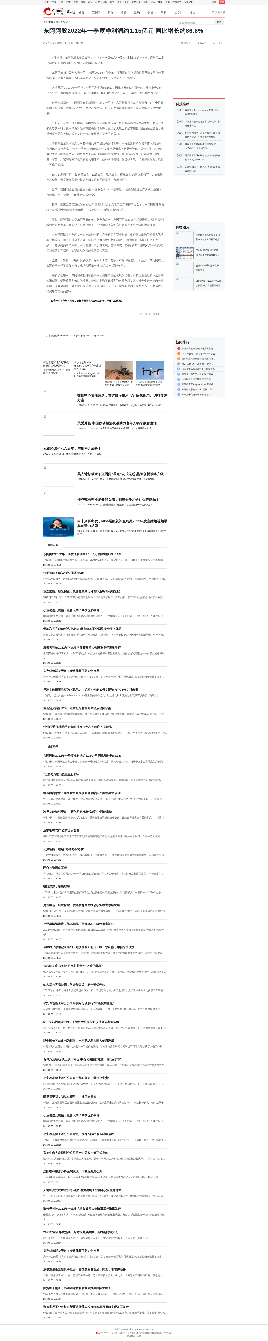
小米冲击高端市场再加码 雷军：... (198, 394)
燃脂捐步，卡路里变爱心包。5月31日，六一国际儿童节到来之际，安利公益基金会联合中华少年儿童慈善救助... (104, 971)
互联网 (96, 12)
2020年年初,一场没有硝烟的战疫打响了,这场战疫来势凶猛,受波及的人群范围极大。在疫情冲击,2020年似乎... (103, 892)
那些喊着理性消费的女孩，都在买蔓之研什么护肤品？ (118, 499)
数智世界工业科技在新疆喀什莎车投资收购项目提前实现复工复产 (86, 1306)
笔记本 (178, 12)
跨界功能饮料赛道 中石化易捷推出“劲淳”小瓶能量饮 (77, 811)
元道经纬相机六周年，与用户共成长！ (72, 449)
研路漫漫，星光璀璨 (56, 886)
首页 (46, 2)
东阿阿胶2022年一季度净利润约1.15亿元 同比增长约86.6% (82, 554)
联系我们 (122, 1333)
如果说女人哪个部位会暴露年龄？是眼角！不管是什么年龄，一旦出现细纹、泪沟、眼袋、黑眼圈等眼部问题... (103, 1294)
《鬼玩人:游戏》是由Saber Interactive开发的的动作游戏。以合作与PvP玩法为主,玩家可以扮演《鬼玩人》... (102, 695)
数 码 (137, 12)
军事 (61, 2)
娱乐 (105, 2)
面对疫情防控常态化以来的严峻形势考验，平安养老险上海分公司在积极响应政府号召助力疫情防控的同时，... (103, 1009)
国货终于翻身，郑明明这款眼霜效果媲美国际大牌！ (77, 1288)
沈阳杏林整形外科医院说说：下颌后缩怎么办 (72, 1171)
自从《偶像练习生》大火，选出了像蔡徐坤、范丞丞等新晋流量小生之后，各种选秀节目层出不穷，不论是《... (103, 1275)
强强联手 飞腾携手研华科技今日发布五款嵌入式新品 (77, 727)
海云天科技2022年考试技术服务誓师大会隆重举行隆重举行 (82, 647)
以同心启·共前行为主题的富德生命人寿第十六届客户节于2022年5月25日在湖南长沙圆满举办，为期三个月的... (104, 1158)
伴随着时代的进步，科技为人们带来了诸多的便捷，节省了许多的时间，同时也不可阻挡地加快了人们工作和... (103, 1046)
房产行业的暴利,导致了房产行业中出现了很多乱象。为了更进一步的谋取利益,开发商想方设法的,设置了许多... (103, 676)
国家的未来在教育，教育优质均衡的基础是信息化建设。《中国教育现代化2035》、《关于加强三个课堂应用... (104, 616)
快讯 (65, 22)
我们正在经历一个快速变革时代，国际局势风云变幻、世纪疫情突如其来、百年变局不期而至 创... (96, 1238)
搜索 (219, 21)
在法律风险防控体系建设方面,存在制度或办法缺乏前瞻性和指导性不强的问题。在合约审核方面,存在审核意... (103, 780)
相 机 (192, 12)
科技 (83, 2)
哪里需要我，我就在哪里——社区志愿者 (69, 1096)
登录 (222, 2)
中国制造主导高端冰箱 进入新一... (198, 379)
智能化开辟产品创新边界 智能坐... (198, 374)
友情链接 (158, 1333)
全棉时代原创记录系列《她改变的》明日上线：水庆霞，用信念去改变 (89, 947)
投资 (112, 2)
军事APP (177, 2)
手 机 (150, 12)
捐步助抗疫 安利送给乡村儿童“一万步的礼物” (73, 966)
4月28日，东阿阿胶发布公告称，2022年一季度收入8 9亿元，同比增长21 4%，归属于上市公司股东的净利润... (104, 560)
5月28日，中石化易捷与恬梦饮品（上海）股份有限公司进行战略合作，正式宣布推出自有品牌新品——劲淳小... (104, 817)
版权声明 (140, 1333)
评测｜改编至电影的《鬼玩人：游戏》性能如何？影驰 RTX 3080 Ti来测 (90, 689)
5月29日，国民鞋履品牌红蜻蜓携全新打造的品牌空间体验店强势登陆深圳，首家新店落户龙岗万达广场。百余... (104, 714)
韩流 (160, 2)
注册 (214, 2)
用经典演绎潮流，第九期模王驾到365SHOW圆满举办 (78, 924)
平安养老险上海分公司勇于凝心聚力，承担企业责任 (77, 1078)
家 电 (110, 12)
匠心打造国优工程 (55, 867)
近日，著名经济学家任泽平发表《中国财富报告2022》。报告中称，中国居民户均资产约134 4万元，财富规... (103, 799)
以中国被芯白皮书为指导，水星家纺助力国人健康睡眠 (78, 1040)
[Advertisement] (96, 353)
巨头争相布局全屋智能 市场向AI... (198, 359)
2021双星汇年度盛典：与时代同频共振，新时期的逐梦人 (80, 1232)
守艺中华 (136, 2)
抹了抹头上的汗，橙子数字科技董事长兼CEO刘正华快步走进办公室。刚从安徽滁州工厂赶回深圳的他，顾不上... (105, 1028)
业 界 (82, 12)
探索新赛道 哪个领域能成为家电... (198, 348)
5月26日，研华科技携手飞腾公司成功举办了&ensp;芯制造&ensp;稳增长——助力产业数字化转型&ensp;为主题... (105, 732)
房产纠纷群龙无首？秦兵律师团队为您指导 (71, 670)
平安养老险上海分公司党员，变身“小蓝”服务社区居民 (78, 1134)
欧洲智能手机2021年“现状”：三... (198, 389)
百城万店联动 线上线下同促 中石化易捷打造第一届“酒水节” (82, 1059)
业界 (180, 144)
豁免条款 (149, 1333)
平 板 (163, 12)
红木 (153, 2)
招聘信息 (131, 1333)
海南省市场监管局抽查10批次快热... (199, 369)
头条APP (188, 2)
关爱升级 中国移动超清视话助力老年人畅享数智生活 (117, 423)
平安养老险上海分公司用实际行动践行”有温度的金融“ (78, 1003)
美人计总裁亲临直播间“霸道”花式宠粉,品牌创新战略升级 (120, 474)
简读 (167, 2)
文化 (127, 2)
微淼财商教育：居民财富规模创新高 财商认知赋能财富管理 (82, 793)
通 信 (123, 12)
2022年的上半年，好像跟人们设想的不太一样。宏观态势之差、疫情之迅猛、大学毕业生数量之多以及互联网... (104, 990)
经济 (97, 2)
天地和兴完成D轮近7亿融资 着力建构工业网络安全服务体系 (82, 628)
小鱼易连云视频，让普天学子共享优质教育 (71, 610)
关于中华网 (104, 1333)
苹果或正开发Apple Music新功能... (198, 384)
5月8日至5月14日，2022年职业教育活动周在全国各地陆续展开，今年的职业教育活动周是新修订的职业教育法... (105, 597)
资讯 (54, 2)
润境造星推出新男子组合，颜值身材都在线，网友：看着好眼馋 (84, 1269)
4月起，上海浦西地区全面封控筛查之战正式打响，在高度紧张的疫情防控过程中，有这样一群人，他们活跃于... (104, 1102)
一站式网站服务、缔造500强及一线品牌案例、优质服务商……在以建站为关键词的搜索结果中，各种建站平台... (104, 578)
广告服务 (113, 1333)
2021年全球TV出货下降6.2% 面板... (199, 353)
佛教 (145, 2)
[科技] (53, 11)
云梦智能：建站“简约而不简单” (64, 572)
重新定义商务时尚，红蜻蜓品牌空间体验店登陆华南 (77, 708)
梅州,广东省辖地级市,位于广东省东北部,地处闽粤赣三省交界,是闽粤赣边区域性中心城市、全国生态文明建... (102, 836)
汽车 (68, 2)
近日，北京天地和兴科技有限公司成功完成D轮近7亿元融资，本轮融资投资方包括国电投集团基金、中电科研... (104, 634)
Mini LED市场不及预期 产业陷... (197, 364)
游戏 (76, 2)
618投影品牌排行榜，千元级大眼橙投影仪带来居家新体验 (81, 1022)
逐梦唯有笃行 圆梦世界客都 (61, 830)
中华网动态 (167, 1333)
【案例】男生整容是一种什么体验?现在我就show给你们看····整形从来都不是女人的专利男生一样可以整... (101, 1177)
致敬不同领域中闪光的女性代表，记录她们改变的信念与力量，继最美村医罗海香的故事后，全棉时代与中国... (103, 953)
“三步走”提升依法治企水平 (61, 774)
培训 (119, 2)
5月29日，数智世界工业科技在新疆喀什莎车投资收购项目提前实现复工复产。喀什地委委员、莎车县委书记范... (104, 1312)
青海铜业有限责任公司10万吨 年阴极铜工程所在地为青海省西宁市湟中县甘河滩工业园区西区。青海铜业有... (103, 873)
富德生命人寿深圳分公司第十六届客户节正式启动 (75, 1152)
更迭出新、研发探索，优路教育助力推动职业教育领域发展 (81, 591)
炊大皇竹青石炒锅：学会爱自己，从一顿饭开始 (74, 984)
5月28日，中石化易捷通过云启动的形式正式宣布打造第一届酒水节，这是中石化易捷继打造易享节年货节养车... (104, 1065)
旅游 (90, 2)
